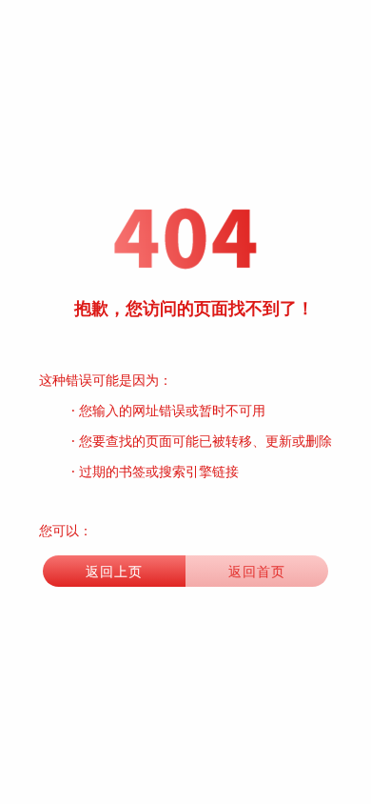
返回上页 (114, 571)
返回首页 (256, 571)
